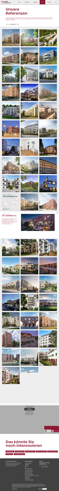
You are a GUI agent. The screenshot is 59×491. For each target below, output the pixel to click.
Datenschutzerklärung (32, 486)
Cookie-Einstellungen (29, 458)
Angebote (27, 2)
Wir (42, 2)
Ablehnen (40, 488)
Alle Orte (7, 24)
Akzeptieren (44, 488)
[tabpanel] (38, 222)
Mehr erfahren (6, 209)
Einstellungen (14, 488)
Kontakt (49, 2)
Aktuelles (35, 2)
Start (19, 2)
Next (52, 222)
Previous (23, 222)
